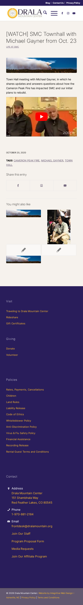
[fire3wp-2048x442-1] (41, 65)
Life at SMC (12, 46)
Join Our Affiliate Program (29, 556)
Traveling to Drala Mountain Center (27, 311)
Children (11, 395)
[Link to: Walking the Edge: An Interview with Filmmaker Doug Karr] (59, 227)
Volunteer (12, 354)
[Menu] (52, 13)
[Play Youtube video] (41, 116)
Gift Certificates (15, 323)
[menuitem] (48, 3)
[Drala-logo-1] (34, 13)
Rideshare (12, 317)
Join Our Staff (21, 533)
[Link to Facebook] (62, 13)
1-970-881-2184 (23, 514)
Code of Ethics (15, 414)
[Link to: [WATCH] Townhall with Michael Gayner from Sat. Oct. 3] (23, 213)
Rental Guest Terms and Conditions (27, 451)
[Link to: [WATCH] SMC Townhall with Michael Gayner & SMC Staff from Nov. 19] (23, 259)
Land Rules (12, 402)
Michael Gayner (52, 160)
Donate (10, 348)
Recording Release (17, 445)
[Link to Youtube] (74, 13)
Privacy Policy (73, 3)
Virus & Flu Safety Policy (20, 433)
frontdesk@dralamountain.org (32, 526)
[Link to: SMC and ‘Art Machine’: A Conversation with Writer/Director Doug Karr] (23, 250)
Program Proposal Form (28, 541)
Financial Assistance (18, 439)
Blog (48, 3)
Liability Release (15, 408)
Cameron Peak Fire (27, 160)
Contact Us (58, 3)
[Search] (43, 13)
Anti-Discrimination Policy (21, 426)
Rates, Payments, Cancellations (25, 389)
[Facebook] (18, 185)
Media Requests (23, 549)
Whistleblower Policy (18, 420)
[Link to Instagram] (68, 13)
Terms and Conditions (48, 597)
